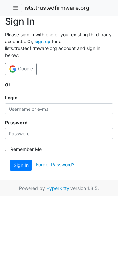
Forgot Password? (55, 164)
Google (25, 68)
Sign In (21, 165)
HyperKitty (57, 188)
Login (11, 97)
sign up (42, 41)
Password (16, 122)
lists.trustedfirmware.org (56, 7)
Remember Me (25, 149)
